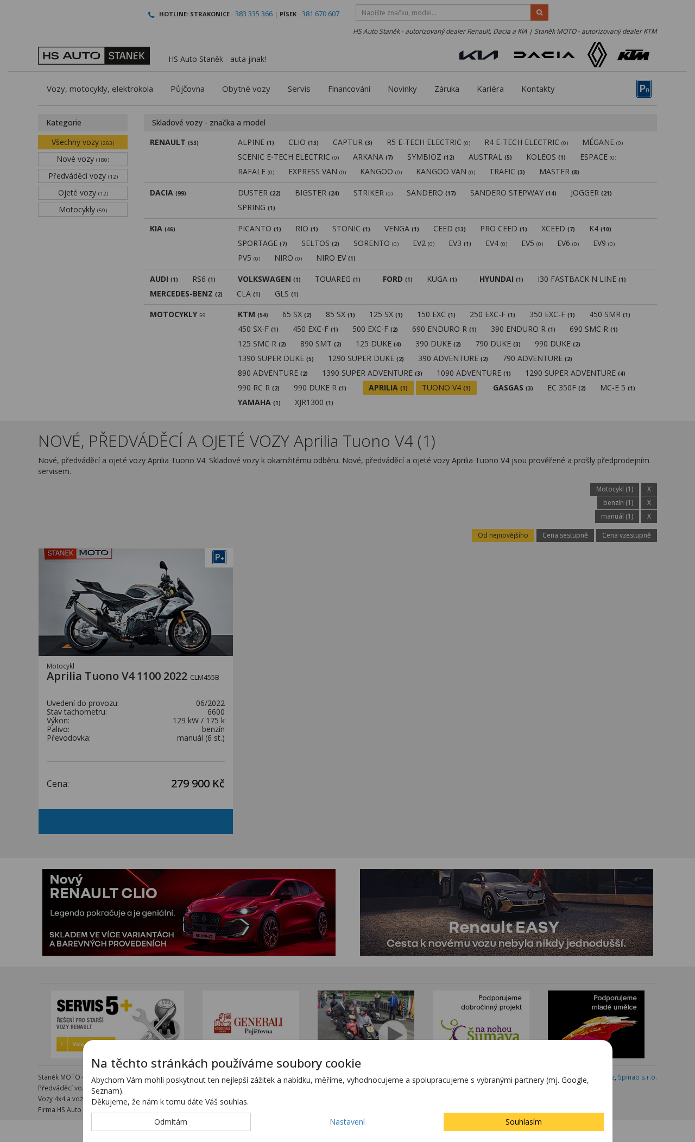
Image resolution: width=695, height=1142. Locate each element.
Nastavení (347, 1121)
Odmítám (170, 1121)
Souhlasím (524, 1121)
